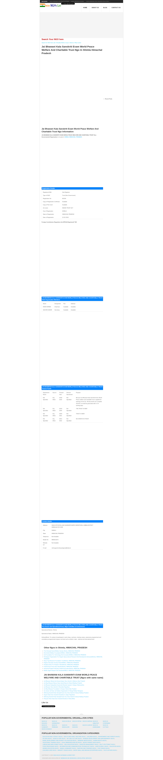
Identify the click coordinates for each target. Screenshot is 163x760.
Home (85, 7)
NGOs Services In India (77, 1)
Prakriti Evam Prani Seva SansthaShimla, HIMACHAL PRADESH (61, 666)
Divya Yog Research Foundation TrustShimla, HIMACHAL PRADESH (62, 660)
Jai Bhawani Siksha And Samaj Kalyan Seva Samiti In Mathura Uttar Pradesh (64, 681)
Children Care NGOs (49, 750)
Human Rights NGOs (99, 740)
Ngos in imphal (87, 721)
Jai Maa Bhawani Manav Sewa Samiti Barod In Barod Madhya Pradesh (63, 683)
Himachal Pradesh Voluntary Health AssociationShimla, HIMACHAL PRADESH (65, 668)
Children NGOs (92, 736)
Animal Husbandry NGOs (68, 748)
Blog (105, 7)
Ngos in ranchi (47, 729)
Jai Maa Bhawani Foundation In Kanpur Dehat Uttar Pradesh (60, 689)
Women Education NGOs (50, 748)
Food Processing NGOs (50, 746)
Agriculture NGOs (59, 738)
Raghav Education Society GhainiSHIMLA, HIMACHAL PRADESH (61, 662)
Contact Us (116, 7)
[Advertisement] (82, 24)
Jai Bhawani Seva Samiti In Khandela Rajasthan (57, 687)
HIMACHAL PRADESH (75, 137)
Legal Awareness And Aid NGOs (71, 742)
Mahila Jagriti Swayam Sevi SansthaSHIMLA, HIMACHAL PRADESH (62, 670)
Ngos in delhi (66, 721)
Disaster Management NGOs (88, 744)
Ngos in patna (76, 721)
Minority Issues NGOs (65, 750)
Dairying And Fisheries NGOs (86, 748)
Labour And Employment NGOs (53, 744)
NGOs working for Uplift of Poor (59, 1)
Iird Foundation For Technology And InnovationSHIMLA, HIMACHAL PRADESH (65, 655)
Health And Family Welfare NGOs (74, 736)
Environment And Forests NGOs (108, 736)
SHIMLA (67, 137)
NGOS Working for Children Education (97, 1)
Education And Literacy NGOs (52, 736)
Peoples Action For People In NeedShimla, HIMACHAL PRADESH (61, 664)
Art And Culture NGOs (74, 738)
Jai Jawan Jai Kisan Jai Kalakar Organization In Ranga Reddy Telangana (63, 691)
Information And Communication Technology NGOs (77, 746)
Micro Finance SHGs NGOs (91, 742)
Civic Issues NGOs (103, 748)
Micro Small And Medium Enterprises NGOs (87, 750)
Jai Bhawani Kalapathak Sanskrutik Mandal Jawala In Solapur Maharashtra (64, 685)
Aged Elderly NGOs (101, 746)
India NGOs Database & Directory (64, 755)
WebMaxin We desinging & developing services (76, 758)
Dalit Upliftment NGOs (107, 744)
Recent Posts (108, 99)
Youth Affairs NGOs (109, 750)
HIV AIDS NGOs (47, 738)
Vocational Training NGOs (51, 742)
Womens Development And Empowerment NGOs (98, 738)
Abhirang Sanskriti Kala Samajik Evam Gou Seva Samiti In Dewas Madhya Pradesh (66, 692)
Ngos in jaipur (87, 725)
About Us (95, 7)
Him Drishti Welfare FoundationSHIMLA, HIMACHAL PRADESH (61, 653)
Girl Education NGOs (71, 744)
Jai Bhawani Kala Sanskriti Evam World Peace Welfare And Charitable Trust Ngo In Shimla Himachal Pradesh (72, 50)
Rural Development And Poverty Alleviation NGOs (59, 740)
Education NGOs (115, 746)
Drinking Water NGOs (85, 740)
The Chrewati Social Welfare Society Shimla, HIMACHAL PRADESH (62, 651)
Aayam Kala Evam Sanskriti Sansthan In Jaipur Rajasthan (59, 694)
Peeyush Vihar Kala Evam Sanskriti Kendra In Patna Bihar (59, 698)
